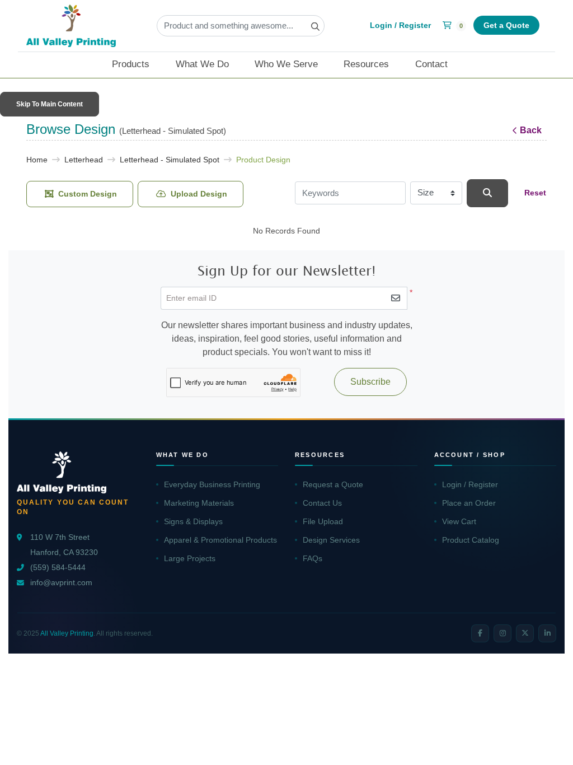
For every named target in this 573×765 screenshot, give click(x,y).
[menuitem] (137, 65)
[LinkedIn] (547, 633)
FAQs (312, 558)
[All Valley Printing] (71, 25)
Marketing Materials (199, 502)
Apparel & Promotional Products (220, 539)
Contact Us (322, 502)
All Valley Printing (66, 633)
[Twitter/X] (525, 633)
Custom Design (87, 193)
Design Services (331, 539)
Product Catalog (470, 539)
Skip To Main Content (49, 104)
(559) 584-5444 (58, 567)
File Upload (323, 521)
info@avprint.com (61, 583)
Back (531, 130)
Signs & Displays (193, 521)
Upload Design (199, 193)
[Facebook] (480, 633)
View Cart (459, 521)
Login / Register (470, 484)
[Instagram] (502, 633)
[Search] (487, 193)
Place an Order (469, 502)
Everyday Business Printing (212, 484)
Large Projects (189, 558)
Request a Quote (333, 484)
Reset (535, 192)
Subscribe (370, 381)
